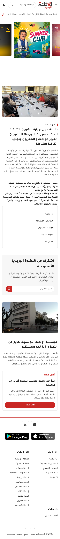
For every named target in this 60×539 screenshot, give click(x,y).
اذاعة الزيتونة (23, 478)
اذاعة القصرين (22, 505)
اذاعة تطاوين (23, 501)
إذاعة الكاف (23, 491)
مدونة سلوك (47, 235)
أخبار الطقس (51, 516)
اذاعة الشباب (22, 468)
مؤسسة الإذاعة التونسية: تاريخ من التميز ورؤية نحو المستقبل (33, 345)
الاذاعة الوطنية (22, 459)
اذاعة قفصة (23, 496)
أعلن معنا (30, 405)
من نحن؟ (49, 214)
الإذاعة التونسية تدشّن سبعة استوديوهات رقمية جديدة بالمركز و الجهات (32, 202)
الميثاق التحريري (45, 228)
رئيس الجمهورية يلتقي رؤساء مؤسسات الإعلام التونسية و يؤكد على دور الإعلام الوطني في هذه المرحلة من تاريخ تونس (33, 186)
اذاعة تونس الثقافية (19, 473)
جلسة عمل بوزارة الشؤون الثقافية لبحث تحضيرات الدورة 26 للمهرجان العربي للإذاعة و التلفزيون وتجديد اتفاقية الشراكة (33, 137)
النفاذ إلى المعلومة (44, 221)
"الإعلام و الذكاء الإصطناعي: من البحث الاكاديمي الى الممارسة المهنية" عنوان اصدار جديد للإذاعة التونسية (30, 195)
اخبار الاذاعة (50, 125)
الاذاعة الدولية (22, 464)
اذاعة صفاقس (22, 482)
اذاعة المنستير (22, 487)
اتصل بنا (49, 242)
